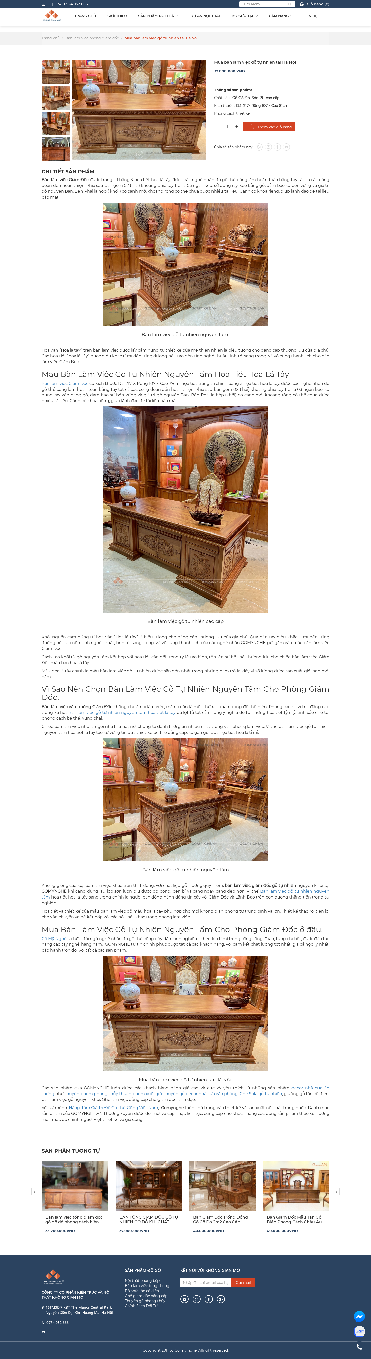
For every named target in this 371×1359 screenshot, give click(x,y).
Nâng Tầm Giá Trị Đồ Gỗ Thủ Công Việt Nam (113, 1107)
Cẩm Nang (279, 16)
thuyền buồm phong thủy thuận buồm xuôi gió (113, 1093)
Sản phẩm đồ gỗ (143, 1270)
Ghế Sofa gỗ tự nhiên (261, 1093)
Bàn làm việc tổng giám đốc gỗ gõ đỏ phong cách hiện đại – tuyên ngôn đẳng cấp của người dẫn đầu (74, 1219)
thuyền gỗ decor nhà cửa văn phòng (200, 1093)
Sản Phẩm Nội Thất (157, 16)
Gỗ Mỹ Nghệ (54, 938)
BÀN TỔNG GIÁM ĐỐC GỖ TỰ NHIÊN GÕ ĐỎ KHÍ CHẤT (148, 1219)
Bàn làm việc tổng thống (147, 1285)
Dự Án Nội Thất (205, 16)
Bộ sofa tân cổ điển (142, 1291)
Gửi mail (243, 1282)
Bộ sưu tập (243, 16)
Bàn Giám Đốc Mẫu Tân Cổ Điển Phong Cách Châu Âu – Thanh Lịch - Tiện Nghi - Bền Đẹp (296, 1219)
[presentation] (35, 1191)
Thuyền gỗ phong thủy (145, 1301)
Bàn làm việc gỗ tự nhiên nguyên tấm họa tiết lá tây (122, 712)
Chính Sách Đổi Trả (142, 1306)
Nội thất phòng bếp (142, 1280)
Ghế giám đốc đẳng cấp (146, 1296)
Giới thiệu (117, 16)
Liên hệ (310, 16)
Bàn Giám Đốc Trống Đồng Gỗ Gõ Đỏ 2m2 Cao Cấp (220, 1219)
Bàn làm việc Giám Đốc (65, 383)
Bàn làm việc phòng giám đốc (92, 38)
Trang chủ (85, 16)
